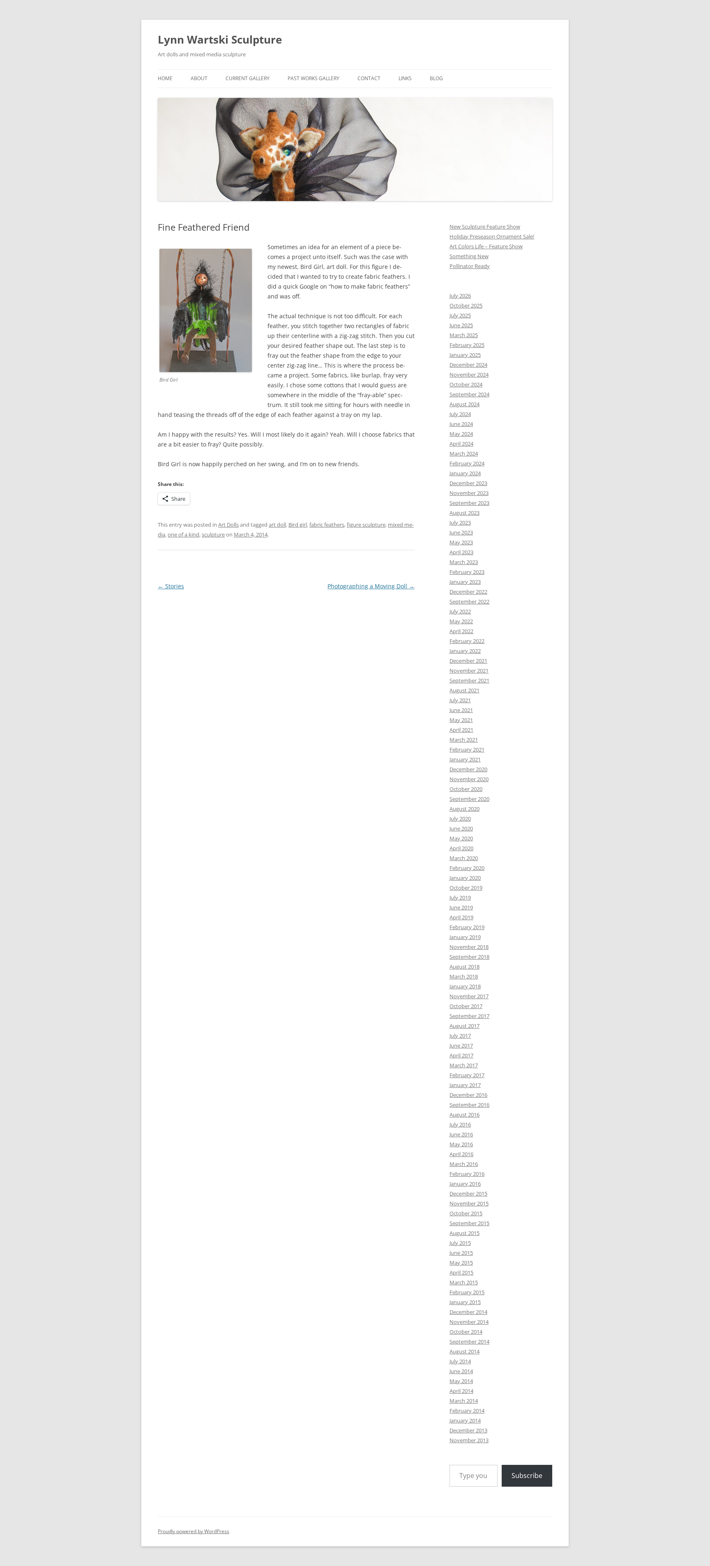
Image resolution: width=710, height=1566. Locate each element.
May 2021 (461, 720)
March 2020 (464, 858)
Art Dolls (228, 524)
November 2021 (469, 670)
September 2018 (469, 956)
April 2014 (461, 1391)
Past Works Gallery (313, 78)
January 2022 (465, 651)
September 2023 (469, 503)
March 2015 (464, 1282)
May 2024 (461, 433)
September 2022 (469, 601)
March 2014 (464, 1400)
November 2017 (469, 996)
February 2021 (467, 749)
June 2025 (461, 325)
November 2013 (469, 1440)
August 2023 (464, 512)
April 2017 (461, 1055)
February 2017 (467, 1075)
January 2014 (465, 1420)
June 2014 (461, 1371)
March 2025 (464, 335)
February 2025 (467, 345)
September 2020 (469, 799)
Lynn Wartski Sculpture (220, 39)
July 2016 (460, 1124)
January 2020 (465, 877)
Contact (368, 78)
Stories (171, 586)
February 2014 (467, 1410)
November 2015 (469, 1203)
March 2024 (464, 453)
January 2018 (465, 986)
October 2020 (466, 789)
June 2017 (461, 1045)
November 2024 (469, 374)
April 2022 (461, 631)
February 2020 (467, 868)
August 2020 (464, 808)
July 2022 (460, 611)
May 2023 (461, 542)
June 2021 (461, 710)
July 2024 (460, 414)
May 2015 (461, 1262)
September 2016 (469, 1104)
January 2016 (465, 1183)
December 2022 (468, 591)
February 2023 (467, 572)
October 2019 (466, 887)
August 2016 (464, 1114)
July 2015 (460, 1243)
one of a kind (183, 534)
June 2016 (461, 1134)
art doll (277, 524)
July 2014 (460, 1361)
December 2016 (468, 1095)
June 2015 (461, 1252)
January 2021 (465, 759)
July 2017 (460, 1035)
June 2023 (461, 532)
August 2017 (464, 1025)
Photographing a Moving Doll (371, 586)
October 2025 (466, 305)
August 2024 (464, 404)
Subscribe (527, 1475)
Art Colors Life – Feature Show (486, 246)
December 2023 (468, 483)
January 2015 (465, 1302)
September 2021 (469, 680)
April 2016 (461, 1154)
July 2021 (460, 700)
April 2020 (461, 848)
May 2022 (461, 621)
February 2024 (467, 463)
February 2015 (467, 1292)
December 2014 (468, 1312)
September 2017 (469, 1016)
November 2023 (469, 493)
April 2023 (461, 552)
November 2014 (469, 1321)
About (199, 78)
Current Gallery (248, 78)
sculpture (213, 534)
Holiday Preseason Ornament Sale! (492, 236)
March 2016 (464, 1164)
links (405, 78)
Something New (469, 256)
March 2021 (464, 739)
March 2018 (464, 976)
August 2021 (464, 690)
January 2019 (465, 937)
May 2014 (461, 1381)
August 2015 (464, 1233)
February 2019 (467, 927)
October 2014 (466, 1331)
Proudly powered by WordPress (193, 1531)
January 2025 (465, 355)
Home (165, 78)
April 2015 (461, 1272)
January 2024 (465, 473)
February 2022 (467, 641)
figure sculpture (366, 524)
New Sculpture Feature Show (485, 226)
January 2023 (465, 581)
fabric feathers (326, 524)
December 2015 (468, 1193)
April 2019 (461, 917)
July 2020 (460, 818)
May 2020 (461, 838)
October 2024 (466, 384)
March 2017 (464, 1065)
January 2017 (465, 1085)
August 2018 (464, 966)
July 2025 (460, 315)
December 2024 (468, 364)
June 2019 (461, 907)
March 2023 (464, 562)
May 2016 (461, 1144)
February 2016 (467, 1173)
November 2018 (469, 947)
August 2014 (464, 1351)
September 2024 (469, 394)
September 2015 (469, 1223)
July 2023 (460, 522)
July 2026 (460, 295)
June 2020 (461, 828)
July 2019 (460, 897)
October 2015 (466, 1213)
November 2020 (469, 779)
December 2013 (468, 1430)
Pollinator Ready (470, 266)
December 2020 (468, 769)
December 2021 (468, 660)
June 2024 (461, 424)
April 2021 (461, 729)
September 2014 (469, 1341)
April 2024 (461, 443)
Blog (436, 78)
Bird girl (297, 524)
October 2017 (466, 1006)
